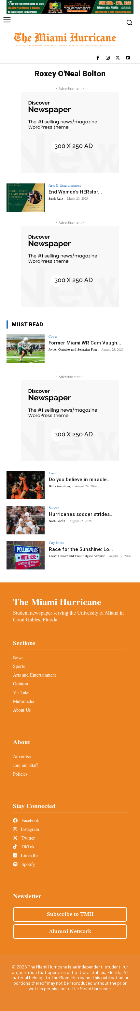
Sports (19, 666)
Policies (20, 774)
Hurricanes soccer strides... (81, 514)
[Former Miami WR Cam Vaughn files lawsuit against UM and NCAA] (26, 348)
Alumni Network (70, 931)
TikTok (27, 846)
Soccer (54, 507)
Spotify (27, 864)
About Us (22, 710)
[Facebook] (98, 58)
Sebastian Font (87, 349)
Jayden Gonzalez (59, 349)
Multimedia (23, 701)
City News (56, 542)
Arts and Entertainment (34, 675)
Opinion (20, 683)
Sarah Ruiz (56, 198)
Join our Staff (25, 765)
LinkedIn (29, 855)
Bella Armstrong (60, 486)
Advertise (22, 756)
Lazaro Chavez (58, 556)
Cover (53, 336)
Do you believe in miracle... (80, 479)
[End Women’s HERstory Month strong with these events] (26, 197)
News (18, 657)
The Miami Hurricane (57, 601)
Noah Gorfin (57, 520)
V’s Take (21, 692)
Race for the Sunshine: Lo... (81, 549)
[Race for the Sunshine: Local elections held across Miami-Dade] (26, 555)
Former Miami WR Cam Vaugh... (85, 343)
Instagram (29, 829)
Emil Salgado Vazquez (90, 556)
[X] (118, 58)
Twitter (27, 838)
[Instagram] (108, 58)
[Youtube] (128, 58)
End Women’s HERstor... (75, 192)
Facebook (29, 820)
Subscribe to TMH (70, 914)
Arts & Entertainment (65, 185)
